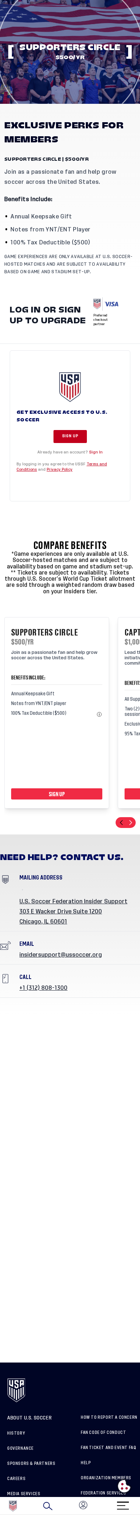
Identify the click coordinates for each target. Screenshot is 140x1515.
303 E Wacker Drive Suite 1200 (60, 911)
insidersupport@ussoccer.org (60, 955)
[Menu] (123, 1503)
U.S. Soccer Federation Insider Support (73, 901)
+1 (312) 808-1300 (43, 988)
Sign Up (70, 436)
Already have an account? (70, 452)
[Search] (47, 1506)
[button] (139, 1506)
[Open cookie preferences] (124, 1486)
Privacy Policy (60, 469)
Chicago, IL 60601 (43, 922)
